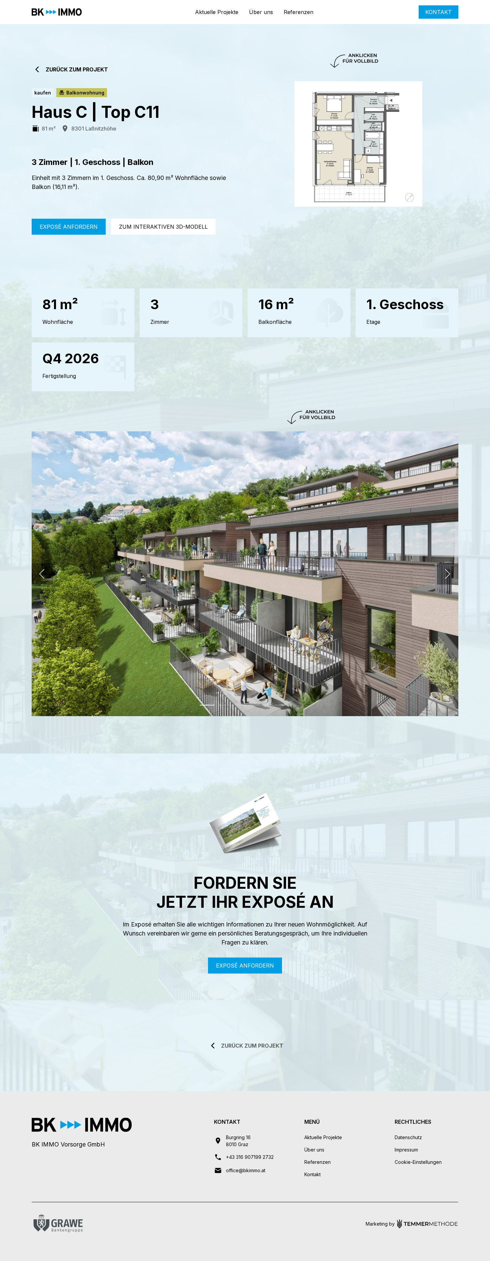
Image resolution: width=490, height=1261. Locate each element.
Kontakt (438, 12)
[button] (42, 574)
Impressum (406, 1149)
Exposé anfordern (69, 226)
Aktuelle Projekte (216, 12)
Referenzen (298, 12)
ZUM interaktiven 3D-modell (163, 226)
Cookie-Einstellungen (418, 1162)
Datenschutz (408, 1137)
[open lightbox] (358, 144)
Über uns (261, 12)
